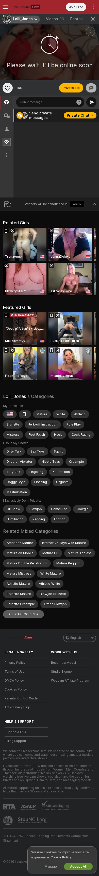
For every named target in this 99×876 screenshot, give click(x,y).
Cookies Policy (16, 689)
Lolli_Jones (14, 396)
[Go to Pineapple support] (8, 820)
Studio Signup (61, 671)
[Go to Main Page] (30, 7)
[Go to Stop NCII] (33, 820)
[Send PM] (91, 87)
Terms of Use (14, 671)
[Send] (91, 102)
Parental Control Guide (21, 698)
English (75, 638)
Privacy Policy (15, 663)
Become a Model (63, 663)
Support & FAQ (15, 732)
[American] (10, 414)
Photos (80, 19)
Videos (55, 19)
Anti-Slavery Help (17, 707)
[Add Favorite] (8, 88)
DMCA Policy (14, 680)
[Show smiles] (79, 102)
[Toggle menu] (5, 7)
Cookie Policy (61, 857)
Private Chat (78, 115)
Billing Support (15, 741)
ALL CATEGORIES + (23, 614)
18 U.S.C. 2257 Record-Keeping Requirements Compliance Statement (46, 838)
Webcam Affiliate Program (70, 680)
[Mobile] (25, 414)
